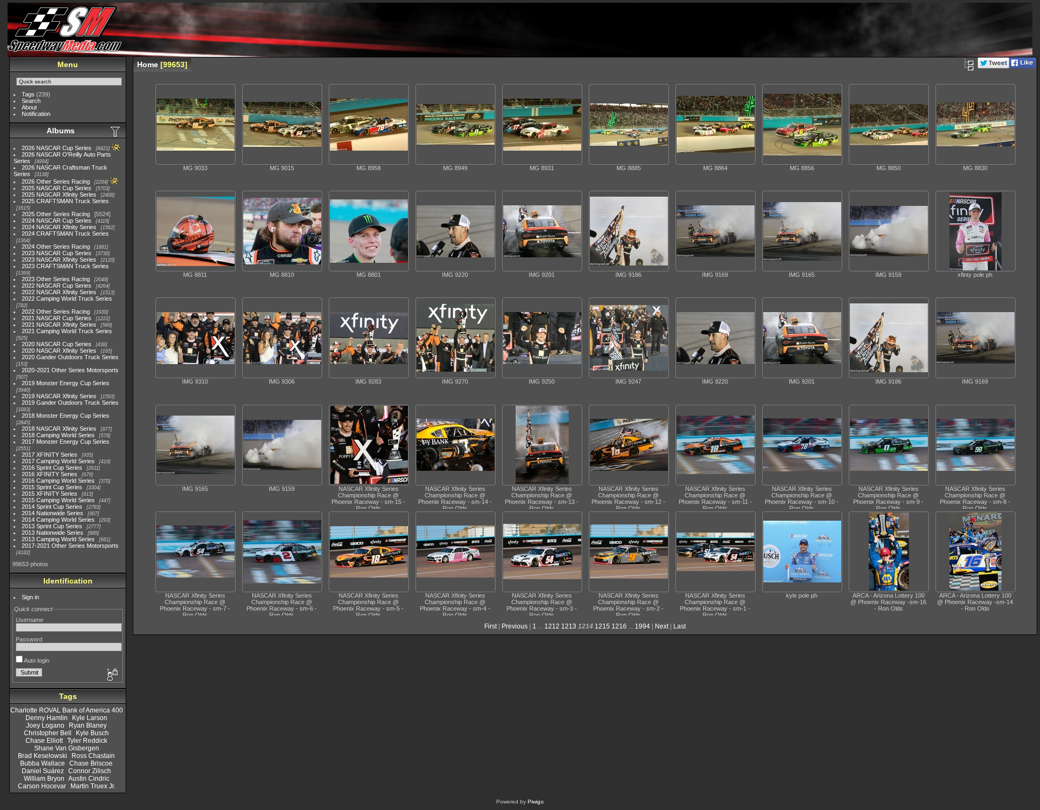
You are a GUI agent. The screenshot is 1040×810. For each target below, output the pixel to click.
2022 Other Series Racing (56, 311)
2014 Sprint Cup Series (52, 506)
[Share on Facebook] (1022, 66)
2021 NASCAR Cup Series (57, 318)
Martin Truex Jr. (92, 786)
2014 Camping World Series (58, 519)
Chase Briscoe (91, 763)
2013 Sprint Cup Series (52, 526)
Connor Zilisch (89, 771)
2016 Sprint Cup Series (52, 467)
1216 (619, 626)
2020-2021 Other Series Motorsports (70, 370)
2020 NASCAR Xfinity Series (59, 350)
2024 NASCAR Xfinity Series (59, 227)
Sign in (30, 597)
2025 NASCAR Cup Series (57, 188)
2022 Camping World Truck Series (67, 298)
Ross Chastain (93, 756)
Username (29, 620)
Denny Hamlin (46, 718)
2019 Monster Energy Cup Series (65, 383)
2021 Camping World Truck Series (67, 331)
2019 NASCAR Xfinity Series (59, 396)
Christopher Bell (48, 733)
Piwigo (536, 802)
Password (29, 639)
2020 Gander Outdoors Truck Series (70, 357)
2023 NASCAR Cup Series (57, 253)
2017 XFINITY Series (49, 454)
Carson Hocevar (42, 786)
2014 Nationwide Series (52, 513)
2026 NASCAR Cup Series (57, 148)
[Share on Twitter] (993, 66)
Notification (36, 114)
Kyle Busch (92, 733)
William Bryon (44, 778)
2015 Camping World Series (58, 500)
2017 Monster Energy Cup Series (65, 441)
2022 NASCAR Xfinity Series (59, 292)
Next (661, 626)
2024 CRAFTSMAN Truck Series (65, 233)
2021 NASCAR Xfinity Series (59, 324)
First (490, 626)
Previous (515, 626)
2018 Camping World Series (58, 435)
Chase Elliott (44, 740)
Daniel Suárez (43, 771)
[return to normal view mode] (969, 64)
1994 (642, 626)
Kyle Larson (89, 718)
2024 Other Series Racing (56, 246)
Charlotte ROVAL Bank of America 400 (66, 710)
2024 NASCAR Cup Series (57, 220)
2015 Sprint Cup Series (52, 487)
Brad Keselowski (42, 756)
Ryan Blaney (88, 725)
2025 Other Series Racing (56, 214)
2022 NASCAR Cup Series (57, 285)
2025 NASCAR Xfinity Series (59, 194)
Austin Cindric (88, 778)
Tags (28, 94)
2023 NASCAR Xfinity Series (59, 259)
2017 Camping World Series (58, 461)
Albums (61, 130)
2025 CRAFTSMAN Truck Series (65, 201)
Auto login (36, 660)
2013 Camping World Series (58, 539)
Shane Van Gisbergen (66, 748)
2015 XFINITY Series (49, 493)
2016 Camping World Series (58, 480)
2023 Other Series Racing (56, 279)
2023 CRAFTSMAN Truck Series (65, 266)
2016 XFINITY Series (49, 474)
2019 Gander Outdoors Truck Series (70, 402)
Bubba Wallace (42, 763)
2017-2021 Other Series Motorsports (70, 545)
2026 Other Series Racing (56, 181)
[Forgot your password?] (112, 675)
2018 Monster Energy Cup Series (65, 415)
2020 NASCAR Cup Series (57, 344)
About (29, 107)
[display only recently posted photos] (116, 131)
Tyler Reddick (87, 740)
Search (31, 101)
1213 (568, 626)
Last (679, 626)
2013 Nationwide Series (52, 532)
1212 (552, 626)
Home (147, 64)
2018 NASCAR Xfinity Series (59, 428)
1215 (602, 626)
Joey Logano (45, 725)
